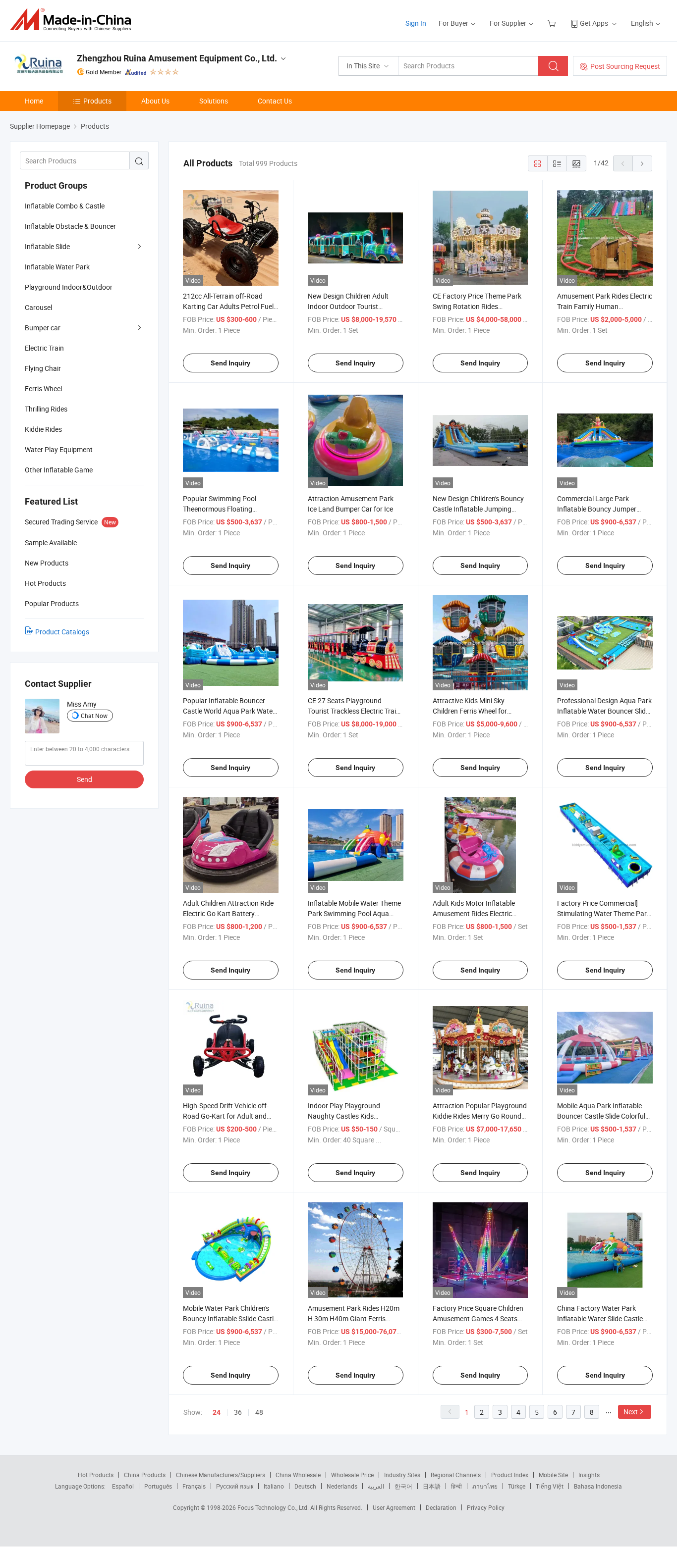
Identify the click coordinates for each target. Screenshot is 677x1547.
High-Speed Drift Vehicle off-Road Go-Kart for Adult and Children (226, 1116)
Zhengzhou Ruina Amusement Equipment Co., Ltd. (177, 58)
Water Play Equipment (59, 449)
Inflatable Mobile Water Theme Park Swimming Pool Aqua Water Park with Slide (354, 913)
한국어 (403, 1486)
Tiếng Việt (550, 1486)
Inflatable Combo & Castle (65, 205)
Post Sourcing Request (625, 66)
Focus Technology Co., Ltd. (273, 1507)
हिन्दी (456, 1486)
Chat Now (94, 716)
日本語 (432, 1486)
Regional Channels (456, 1475)
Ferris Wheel (43, 388)
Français (194, 1486)
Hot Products (95, 1475)
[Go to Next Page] (642, 163)
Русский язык (234, 1486)
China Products (145, 1475)
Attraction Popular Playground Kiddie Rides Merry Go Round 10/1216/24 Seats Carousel (480, 1116)
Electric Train (44, 348)
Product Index (509, 1475)
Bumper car (42, 327)
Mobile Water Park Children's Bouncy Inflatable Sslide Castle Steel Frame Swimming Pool (230, 1318)
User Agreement (394, 1507)
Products (97, 100)
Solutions (213, 100)
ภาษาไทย (485, 1486)
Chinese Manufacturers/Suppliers (220, 1475)
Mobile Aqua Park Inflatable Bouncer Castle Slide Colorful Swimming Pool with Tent (601, 1116)
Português (158, 1486)
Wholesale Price (352, 1475)
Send (84, 779)
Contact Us (275, 100)
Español (123, 1486)
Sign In (415, 23)
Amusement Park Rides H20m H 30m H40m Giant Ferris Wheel (353, 1318)
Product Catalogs (62, 631)
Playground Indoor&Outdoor (69, 287)
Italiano (274, 1486)
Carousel (38, 307)
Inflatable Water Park (57, 266)
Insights (589, 1475)
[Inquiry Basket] (553, 23)
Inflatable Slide (47, 246)
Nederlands (342, 1486)
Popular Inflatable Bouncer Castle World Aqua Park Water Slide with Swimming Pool (229, 711)
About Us (155, 100)
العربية (376, 1486)
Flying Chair (43, 368)
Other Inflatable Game (59, 469)
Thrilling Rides (46, 408)
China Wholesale (298, 1475)
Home (34, 100)
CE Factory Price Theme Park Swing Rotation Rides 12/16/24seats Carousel (477, 306)
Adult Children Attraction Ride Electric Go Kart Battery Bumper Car (228, 913)
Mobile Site (553, 1475)
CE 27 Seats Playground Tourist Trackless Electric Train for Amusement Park (354, 711)
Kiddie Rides (43, 429)
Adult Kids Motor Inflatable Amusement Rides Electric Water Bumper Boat (474, 913)
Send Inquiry (230, 363)
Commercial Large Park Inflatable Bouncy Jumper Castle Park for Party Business (603, 509)
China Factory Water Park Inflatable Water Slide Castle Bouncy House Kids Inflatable (602, 1318)
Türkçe (516, 1486)
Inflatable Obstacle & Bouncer (70, 226)
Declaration (441, 1507)
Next (630, 1411)
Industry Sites (402, 1475)
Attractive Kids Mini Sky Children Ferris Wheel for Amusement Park (470, 711)
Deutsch (305, 1486)
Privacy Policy (486, 1507)
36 (238, 1412)
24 (217, 1412)
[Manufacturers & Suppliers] (73, 19)
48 (259, 1412)
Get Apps (594, 23)
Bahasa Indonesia (598, 1486)
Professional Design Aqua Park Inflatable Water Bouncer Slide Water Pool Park (604, 711)
